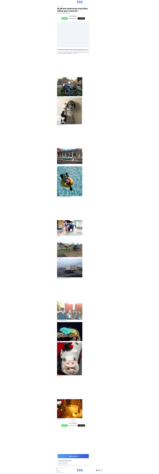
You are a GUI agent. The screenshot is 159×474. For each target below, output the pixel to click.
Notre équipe (58, 470)
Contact (57, 469)
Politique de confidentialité (59, 472)
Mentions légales (58, 471)
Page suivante (73, 456)
